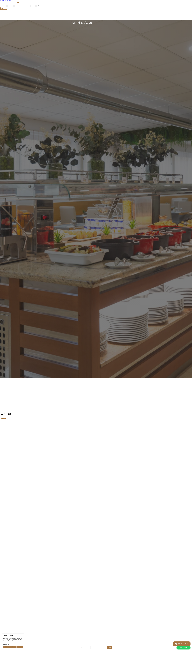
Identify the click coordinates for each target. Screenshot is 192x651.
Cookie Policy (7, 644)
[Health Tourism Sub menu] (30, 6)
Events (17, 5)
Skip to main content (3, 0)
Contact (33, 6)
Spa (23, 5)
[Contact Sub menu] (36, 6)
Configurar (6, 646)
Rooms (1, 5)
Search (109, 647)
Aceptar (20, 646)
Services (5, 6)
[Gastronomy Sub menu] (14, 6)
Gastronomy (11, 6)
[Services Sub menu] (7, 6)
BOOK (1, 8)
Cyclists (20, 5)
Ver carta (3, 418)
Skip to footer (8, 0)
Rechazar (13, 646)
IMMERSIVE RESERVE (3, 9)
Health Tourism (27, 6)
